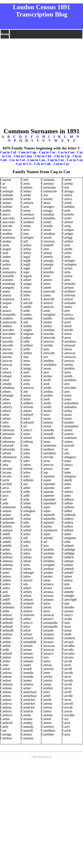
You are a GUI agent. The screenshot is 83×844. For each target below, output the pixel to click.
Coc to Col (17, 160)
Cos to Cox (75, 160)
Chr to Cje (62, 156)
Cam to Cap (27, 152)
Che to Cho (43, 156)
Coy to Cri (23, 164)
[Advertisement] (41, 81)
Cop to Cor (56, 160)
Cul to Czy (61, 164)
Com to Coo (36, 160)
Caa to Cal (8, 152)
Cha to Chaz (23, 156)
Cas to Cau (66, 152)
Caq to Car (47, 152)
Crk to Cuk (42, 164)
